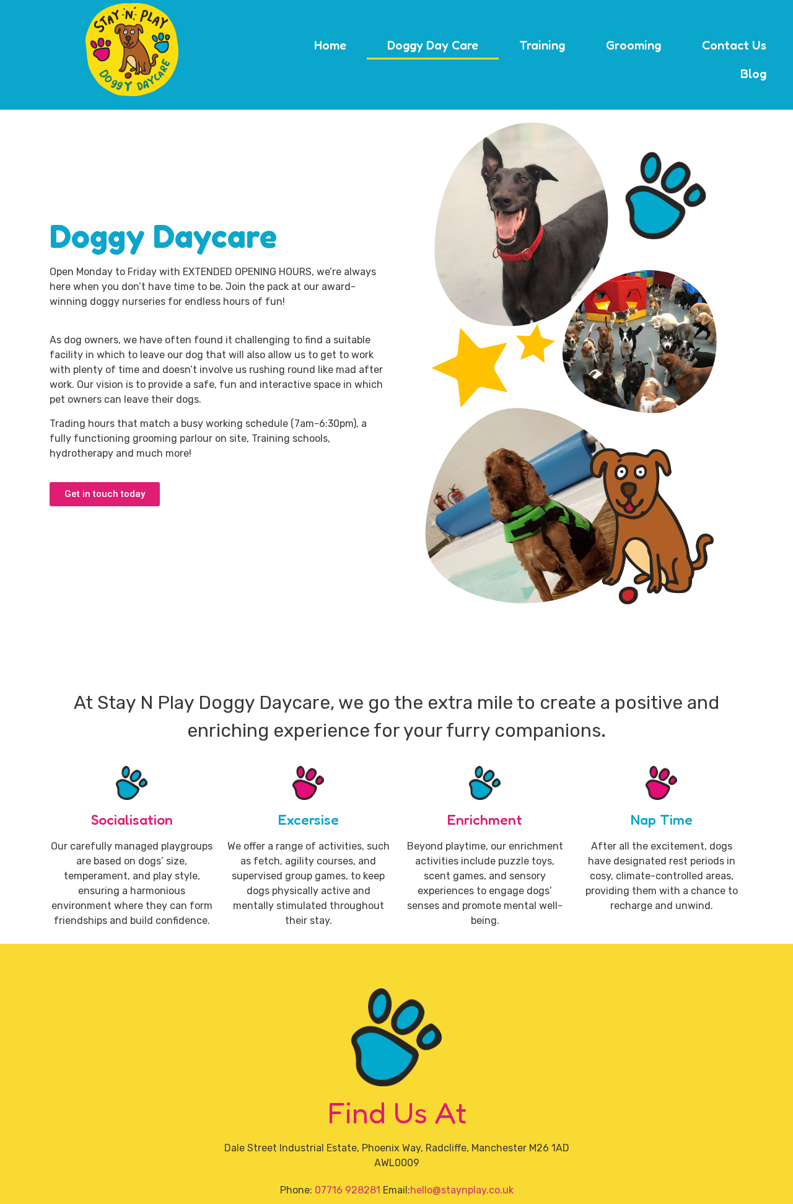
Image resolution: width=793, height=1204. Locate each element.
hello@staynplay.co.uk (462, 1190)
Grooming (633, 45)
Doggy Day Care (432, 45)
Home (330, 45)
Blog (753, 73)
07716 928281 (347, 1190)
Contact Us (734, 45)
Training (542, 45)
